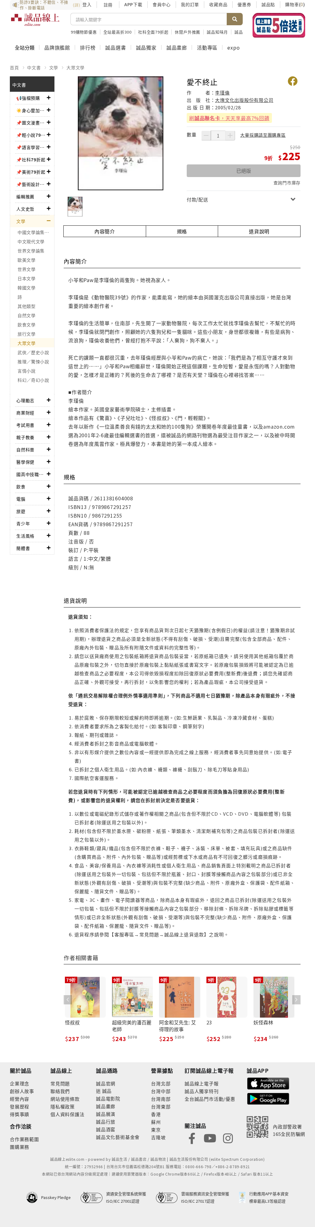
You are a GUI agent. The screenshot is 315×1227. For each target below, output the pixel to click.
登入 (87, 4)
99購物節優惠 (84, 32)
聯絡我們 (60, 1091)
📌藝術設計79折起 (31, 184)
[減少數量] (206, 135)
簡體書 (23, 548)
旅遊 (21, 511)
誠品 (106, 1091)
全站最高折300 (117, 32)
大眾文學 (75, 67)
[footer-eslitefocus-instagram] (228, 1137)
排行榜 (87, 47)
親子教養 (25, 437)
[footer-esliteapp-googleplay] (268, 1098)
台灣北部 (160, 1083)
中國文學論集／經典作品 (36, 232)
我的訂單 (190, 4)
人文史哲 (25, 209)
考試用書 (25, 425)
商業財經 (25, 413)
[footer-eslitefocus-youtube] (209, 1137)
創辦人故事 (22, 1091)
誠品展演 (105, 1114)
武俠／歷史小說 (33, 352)
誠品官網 (105, 1083)
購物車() (295, 4)
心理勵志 (25, 400)
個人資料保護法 (67, 1114)
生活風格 (25, 536)
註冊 (108, 5)
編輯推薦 (25, 196)
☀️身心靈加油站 (31, 110)
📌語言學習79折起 (31, 147)
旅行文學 (27, 334)
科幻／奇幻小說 (33, 380)
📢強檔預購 (28, 98)
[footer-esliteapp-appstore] (268, 1083)
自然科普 (25, 449)
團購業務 (19, 1147)
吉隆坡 (158, 1137)
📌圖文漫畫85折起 (31, 122)
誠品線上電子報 (202, 1083)
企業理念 (19, 1083)
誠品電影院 (108, 1098)
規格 (182, 231)
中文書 (34, 67)
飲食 (21, 486)
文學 (53, 67)
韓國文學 (27, 288)
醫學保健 (25, 462)
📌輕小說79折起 (31, 135)
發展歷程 (19, 1106)
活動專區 (207, 47)
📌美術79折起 (31, 172)
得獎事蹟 (19, 1114)
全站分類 (24, 47)
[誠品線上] (35, 23)
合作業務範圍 (24, 1139)
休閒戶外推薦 (187, 32)
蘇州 (156, 1122)
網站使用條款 (65, 1099)
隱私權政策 (62, 1106)
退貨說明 (259, 231)
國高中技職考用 (31, 474)
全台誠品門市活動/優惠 (210, 1099)
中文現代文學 (31, 241)
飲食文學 (27, 324)
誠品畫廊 (176, 47)
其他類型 (27, 306)
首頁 (14, 67)
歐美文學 (27, 260)
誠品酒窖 (105, 1129)
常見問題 (60, 1083)
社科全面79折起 (153, 32)
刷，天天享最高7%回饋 (229, 118)
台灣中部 (160, 1091)
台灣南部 (160, 1099)
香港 (156, 1114)
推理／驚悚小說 (33, 361)
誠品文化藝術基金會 (118, 1137)
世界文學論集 (31, 251)
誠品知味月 (217, 32)
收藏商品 (218, 4)
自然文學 (27, 315)
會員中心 (162, 4)
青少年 (23, 523)
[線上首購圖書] (279, 25)
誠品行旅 (105, 1121)
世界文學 (27, 269)
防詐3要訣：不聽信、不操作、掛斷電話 (50, 5)
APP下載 (133, 4)
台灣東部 (160, 1106)
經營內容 (19, 1099)
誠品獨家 (146, 47)
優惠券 (244, 4)
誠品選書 (115, 47)
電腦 (21, 499)
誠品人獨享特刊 (202, 1091)
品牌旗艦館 (57, 47)
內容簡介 (104, 231)
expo (233, 47)
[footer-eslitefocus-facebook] (192, 1137)
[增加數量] (230, 135)
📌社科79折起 (31, 159)
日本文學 (27, 278)
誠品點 (268, 4)
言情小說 (27, 371)
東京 (156, 1129)
